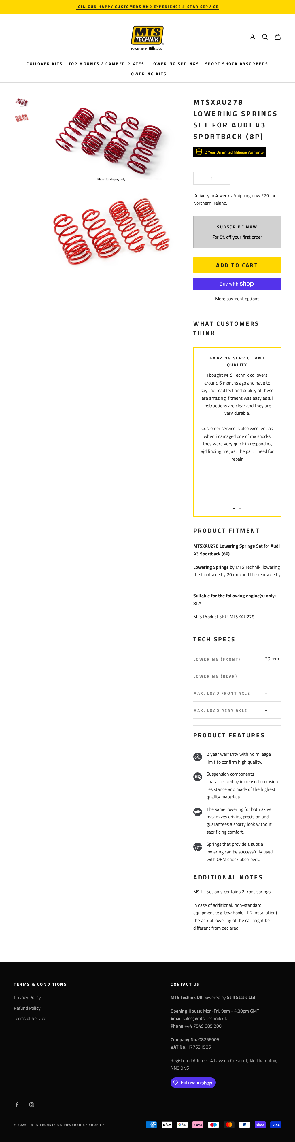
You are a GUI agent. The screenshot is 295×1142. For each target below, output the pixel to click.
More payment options (237, 298)
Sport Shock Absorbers (236, 64)
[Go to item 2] (22, 117)
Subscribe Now (237, 227)
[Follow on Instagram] (32, 1104)
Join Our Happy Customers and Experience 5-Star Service (147, 7)
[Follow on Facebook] (17, 1104)
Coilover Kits (45, 64)
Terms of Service (30, 1018)
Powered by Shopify (84, 1124)
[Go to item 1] (22, 102)
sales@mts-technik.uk (205, 1018)
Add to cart (237, 265)
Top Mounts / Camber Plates (107, 64)
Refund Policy (27, 1008)
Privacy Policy (27, 997)
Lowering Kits (147, 74)
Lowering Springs (174, 64)
